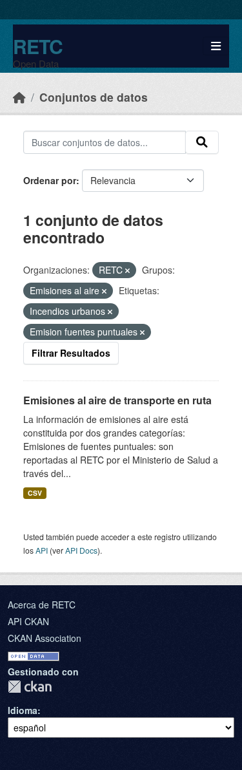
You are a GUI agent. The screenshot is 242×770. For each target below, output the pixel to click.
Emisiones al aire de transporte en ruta (117, 400)
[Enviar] (202, 142)
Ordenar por (49, 180)
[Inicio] (19, 97)
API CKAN (28, 621)
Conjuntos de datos (93, 97)
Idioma (22, 710)
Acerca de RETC (42, 604)
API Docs (81, 550)
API (41, 550)
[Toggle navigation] (216, 46)
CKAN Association (44, 638)
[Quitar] (127, 270)
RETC (38, 46)
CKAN (30, 686)
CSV (35, 493)
